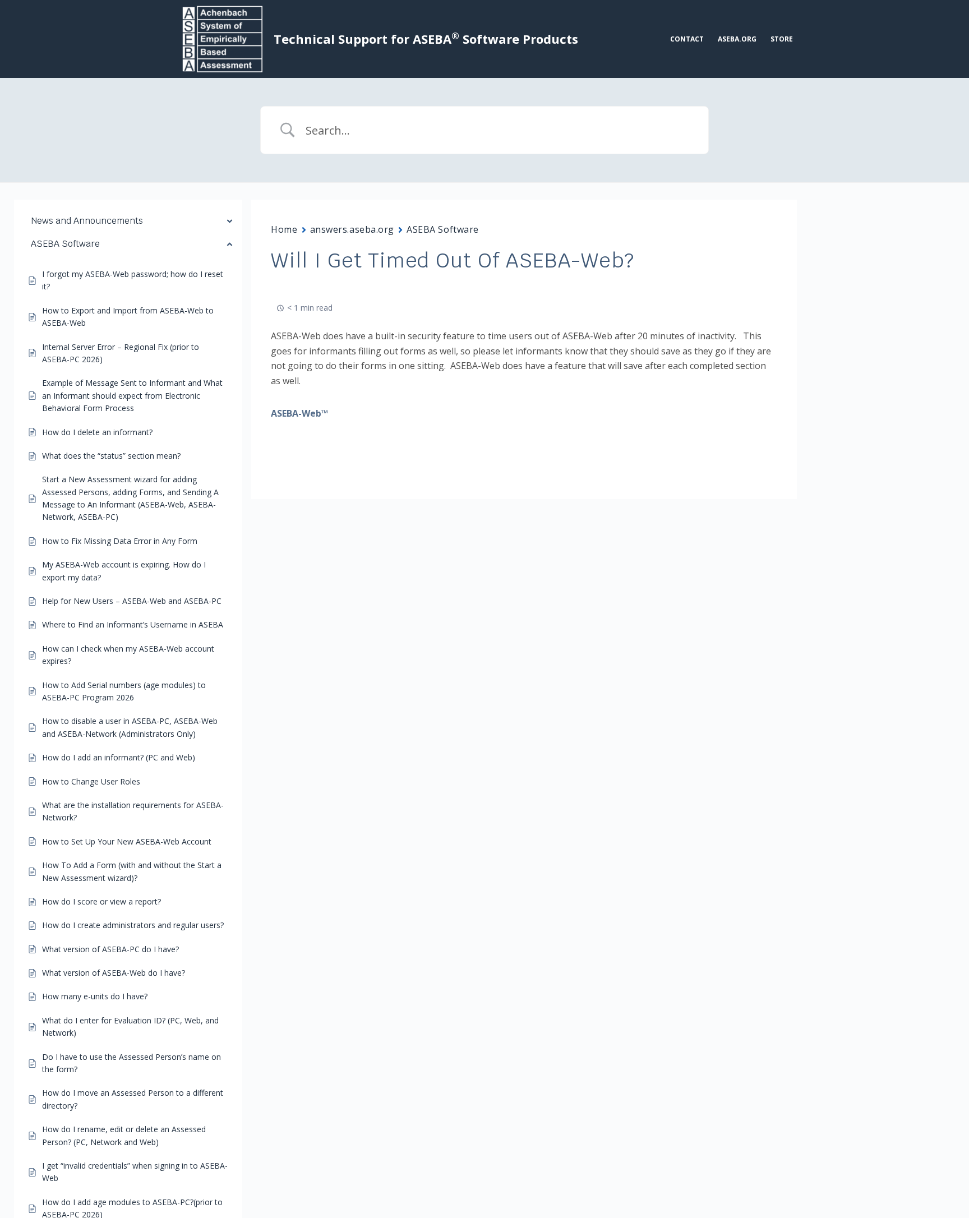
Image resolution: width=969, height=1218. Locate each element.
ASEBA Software (443, 229)
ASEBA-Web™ (299, 413)
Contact (687, 39)
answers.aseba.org (352, 229)
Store (781, 39)
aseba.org (737, 39)
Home (284, 229)
